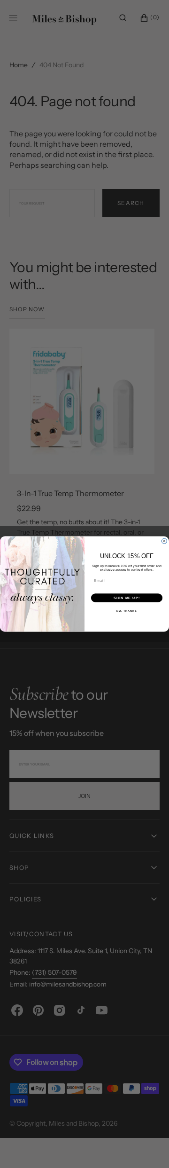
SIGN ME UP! (127, 598)
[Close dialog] (164, 541)
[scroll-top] (147, 1146)
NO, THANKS (126, 610)
